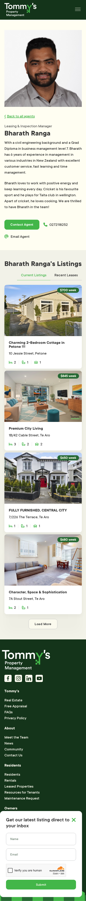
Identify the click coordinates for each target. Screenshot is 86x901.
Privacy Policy (15, 718)
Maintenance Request (21, 798)
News (8, 743)
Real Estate (13, 700)
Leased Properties (18, 786)
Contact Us (13, 755)
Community (13, 749)
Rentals (10, 780)
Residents (12, 774)
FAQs (8, 712)
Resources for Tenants (22, 792)
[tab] (33, 275)
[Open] (78, 10)
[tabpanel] (43, 457)
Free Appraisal (15, 706)
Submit (41, 885)
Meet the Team (16, 737)
